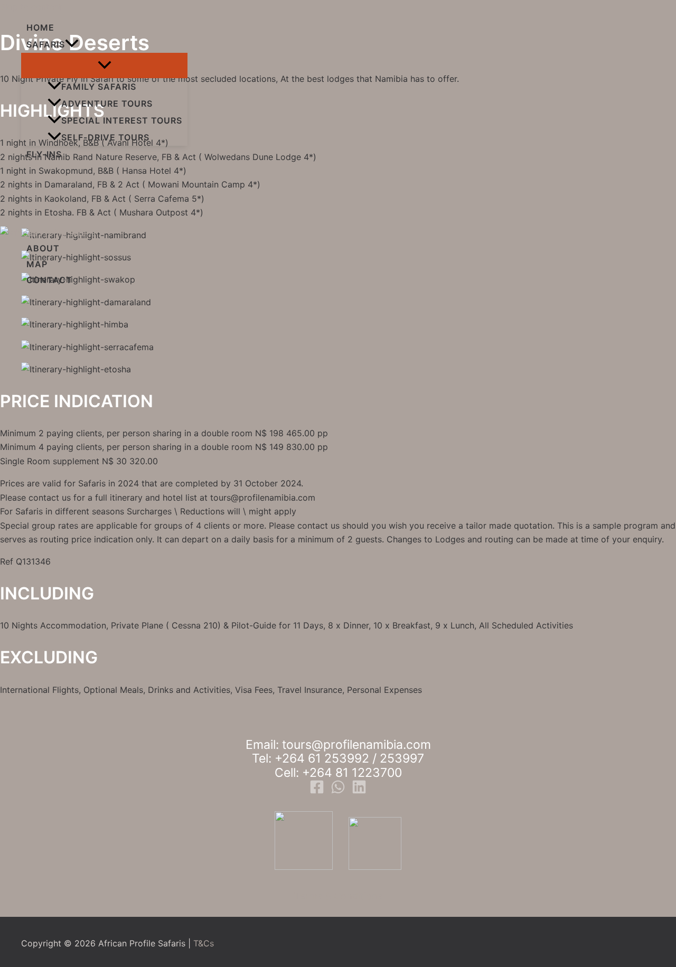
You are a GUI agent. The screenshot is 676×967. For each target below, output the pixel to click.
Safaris (45, 44)
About (43, 248)
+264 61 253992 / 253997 (349, 758)
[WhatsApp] (338, 791)
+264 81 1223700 (352, 772)
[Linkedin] (359, 791)
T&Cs (203, 943)
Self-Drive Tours (105, 137)
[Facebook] (316, 791)
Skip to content (31, 7)
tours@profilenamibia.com (356, 744)
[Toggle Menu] (104, 65)
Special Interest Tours (121, 120)
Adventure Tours (107, 103)
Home (40, 27)
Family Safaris (98, 86)
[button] (72, 44)
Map (37, 264)
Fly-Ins (44, 154)
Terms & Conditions (338, 896)
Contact (49, 280)
